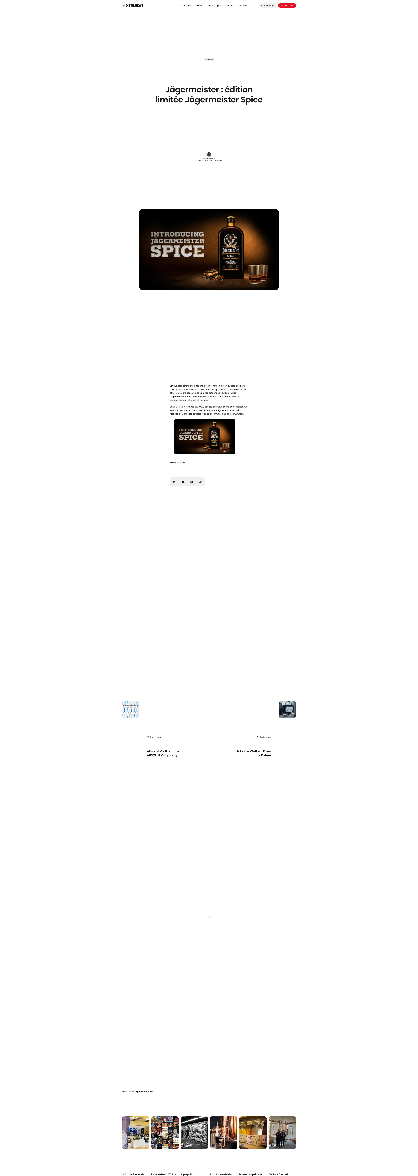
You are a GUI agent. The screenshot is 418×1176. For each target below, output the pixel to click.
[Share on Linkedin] (191, 481)
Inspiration (209, 59)
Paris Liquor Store (208, 410)
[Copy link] (200, 481)
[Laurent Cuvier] (125, 1145)
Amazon (239, 414)
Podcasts (230, 5)
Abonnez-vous (287, 5)
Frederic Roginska (209, 158)
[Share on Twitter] (174, 481)
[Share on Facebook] (183, 481)
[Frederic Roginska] (209, 154)
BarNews (244, 5)
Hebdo (200, 5)
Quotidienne (186, 5)
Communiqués (214, 5)
